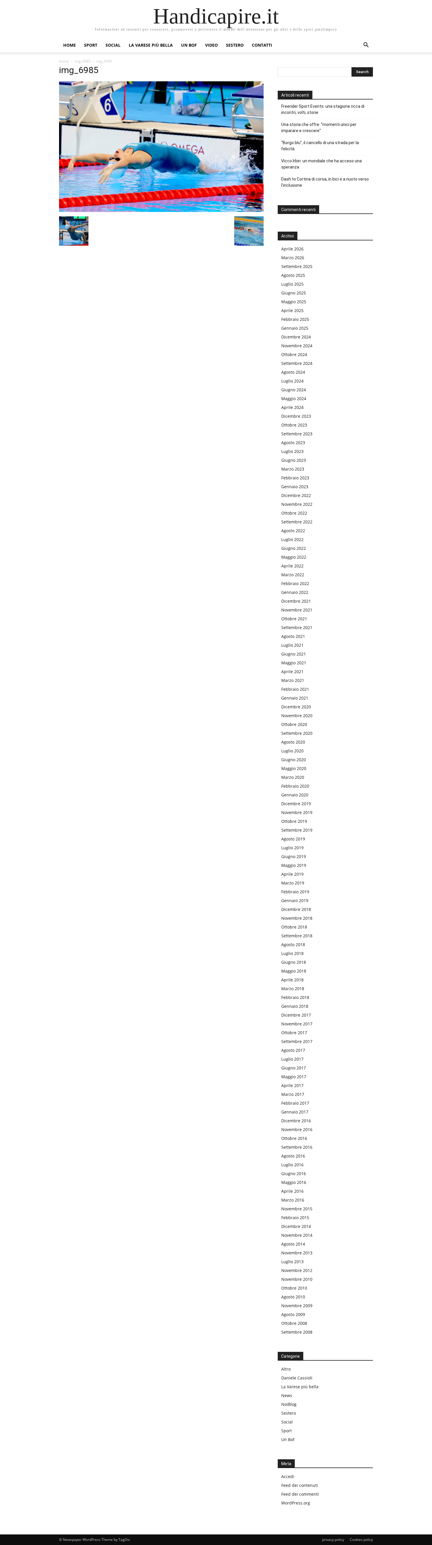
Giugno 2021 (293, 654)
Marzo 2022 (292, 574)
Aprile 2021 (292, 671)
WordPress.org (295, 1503)
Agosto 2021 (293, 636)
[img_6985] (161, 210)
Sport (90, 45)
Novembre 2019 (296, 812)
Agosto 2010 (293, 1297)
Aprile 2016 (292, 1191)
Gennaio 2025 (294, 328)
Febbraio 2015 (295, 1217)
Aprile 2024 (292, 407)
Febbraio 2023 (295, 478)
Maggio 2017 (293, 1076)
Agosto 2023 (293, 442)
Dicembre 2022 (296, 495)
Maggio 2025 (293, 301)
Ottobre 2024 (294, 354)
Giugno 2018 (293, 962)
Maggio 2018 (293, 971)
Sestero (235, 45)
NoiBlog (289, 1404)
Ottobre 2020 (294, 724)
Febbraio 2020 (295, 786)
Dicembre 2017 (296, 1015)
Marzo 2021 (292, 680)
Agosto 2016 (293, 1156)
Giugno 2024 (293, 389)
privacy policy (333, 1539)
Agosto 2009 (293, 1314)
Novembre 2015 (296, 1209)
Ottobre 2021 (294, 618)
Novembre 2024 (296, 345)
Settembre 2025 (296, 266)
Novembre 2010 (296, 1279)
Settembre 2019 (296, 830)
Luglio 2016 (292, 1164)
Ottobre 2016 (294, 1138)
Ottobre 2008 (294, 1323)
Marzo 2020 (292, 777)
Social (113, 45)
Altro (286, 1369)
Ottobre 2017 (294, 1032)
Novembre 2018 (296, 918)
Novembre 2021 (296, 610)
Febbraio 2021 (295, 689)
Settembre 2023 (296, 434)
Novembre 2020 (296, 715)
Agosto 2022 (293, 530)
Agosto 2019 (293, 839)
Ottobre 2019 (294, 821)
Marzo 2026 (292, 257)
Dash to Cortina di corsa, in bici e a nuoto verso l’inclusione (325, 182)
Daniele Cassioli (296, 1378)
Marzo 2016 (292, 1200)
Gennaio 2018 (294, 1006)
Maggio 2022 (293, 557)
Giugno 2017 (293, 1068)
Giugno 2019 (293, 856)
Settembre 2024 (296, 363)
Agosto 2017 (293, 1050)
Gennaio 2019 (294, 900)
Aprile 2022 (292, 566)
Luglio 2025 (292, 284)
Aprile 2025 (292, 310)
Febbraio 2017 (295, 1103)
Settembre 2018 (296, 936)
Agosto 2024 (293, 372)
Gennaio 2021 (294, 698)
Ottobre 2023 (294, 425)
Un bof (189, 45)
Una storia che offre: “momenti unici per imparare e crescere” (318, 127)
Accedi (287, 1476)
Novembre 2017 (296, 1024)
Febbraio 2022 (295, 583)
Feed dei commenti (300, 1494)
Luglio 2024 (292, 381)
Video (211, 45)
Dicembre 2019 (296, 803)
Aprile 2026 (292, 249)
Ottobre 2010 (294, 1288)
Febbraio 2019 (295, 891)
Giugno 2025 (293, 293)
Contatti (262, 45)
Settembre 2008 (296, 1332)
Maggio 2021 (293, 662)
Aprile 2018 (292, 980)
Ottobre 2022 (294, 513)
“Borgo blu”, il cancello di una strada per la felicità (320, 145)
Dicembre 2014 (296, 1226)
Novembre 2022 (296, 504)
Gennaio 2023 (294, 486)
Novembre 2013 (296, 1253)
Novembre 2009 (296, 1305)
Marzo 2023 (292, 469)
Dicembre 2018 (296, 909)
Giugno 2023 (293, 460)
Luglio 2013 (292, 1261)
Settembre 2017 (296, 1041)
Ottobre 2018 (294, 927)
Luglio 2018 (292, 953)
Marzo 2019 (292, 883)
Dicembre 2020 (296, 707)
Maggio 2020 (293, 768)
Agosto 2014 (293, 1244)
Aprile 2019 (292, 874)
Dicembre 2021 (296, 601)
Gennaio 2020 (294, 795)
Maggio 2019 (293, 865)
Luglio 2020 (292, 751)
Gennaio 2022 (294, 592)
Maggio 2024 (293, 398)
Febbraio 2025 (295, 319)
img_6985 (83, 61)
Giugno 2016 (293, 1173)
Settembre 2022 (296, 522)
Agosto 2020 (293, 742)
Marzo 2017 (292, 1094)
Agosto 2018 (293, 944)
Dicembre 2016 (296, 1120)
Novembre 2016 (296, 1129)
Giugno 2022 (293, 548)
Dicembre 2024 (296, 337)
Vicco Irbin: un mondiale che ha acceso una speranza (321, 164)
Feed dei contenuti (299, 1485)
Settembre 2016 (296, 1147)
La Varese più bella (151, 45)
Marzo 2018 (292, 988)
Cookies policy (361, 1539)
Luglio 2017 (292, 1059)
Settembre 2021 (296, 627)
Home (69, 45)
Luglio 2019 (292, 847)
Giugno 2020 (293, 759)
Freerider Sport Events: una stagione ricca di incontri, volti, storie (322, 109)
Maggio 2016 (293, 1182)
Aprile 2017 (292, 1085)
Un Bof (287, 1439)
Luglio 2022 (292, 539)
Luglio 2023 (292, 451)
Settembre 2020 (296, 733)
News (286, 1395)
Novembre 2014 (296, 1235)
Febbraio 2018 (295, 997)
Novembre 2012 (296, 1270)
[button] (366, 45)
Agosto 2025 (293, 275)
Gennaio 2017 (294, 1112)
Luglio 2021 (292, 645)
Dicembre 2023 (296, 416)
